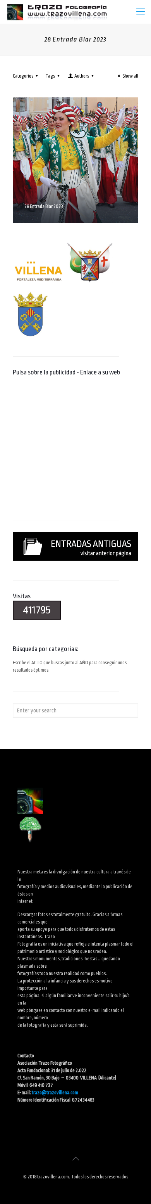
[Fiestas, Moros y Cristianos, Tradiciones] (56, 11)
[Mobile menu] (140, 11)
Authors (81, 76)
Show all (130, 76)
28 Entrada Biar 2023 (43, 206)
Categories (23, 76)
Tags (50, 76)
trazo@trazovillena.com (55, 1092)
